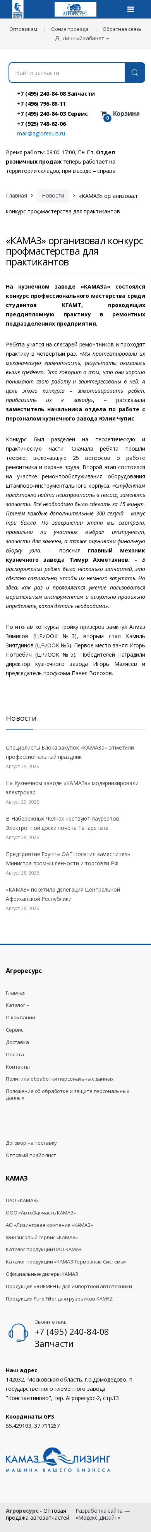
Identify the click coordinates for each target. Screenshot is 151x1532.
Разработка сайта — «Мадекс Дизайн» (103, 1514)
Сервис (14, 1030)
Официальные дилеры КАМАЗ (42, 1274)
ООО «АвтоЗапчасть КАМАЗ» (41, 1212)
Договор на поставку (31, 1143)
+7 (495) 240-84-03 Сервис (52, 113)
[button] (82, 38)
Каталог (15, 1005)
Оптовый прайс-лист (31, 1155)
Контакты (18, 1067)
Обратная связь (122, 28)
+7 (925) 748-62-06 (41, 123)
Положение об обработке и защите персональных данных (67, 1094)
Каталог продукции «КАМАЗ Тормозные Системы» (66, 1261)
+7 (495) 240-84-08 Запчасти (55, 93)
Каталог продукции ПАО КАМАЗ (44, 1249)
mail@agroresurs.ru (41, 133)
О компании (20, 1017)
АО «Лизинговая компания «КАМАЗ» (49, 1225)
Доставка (17, 1042)
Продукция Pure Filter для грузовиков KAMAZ (59, 1299)
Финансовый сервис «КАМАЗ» (42, 1237)
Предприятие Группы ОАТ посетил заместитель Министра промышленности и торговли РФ (68, 858)
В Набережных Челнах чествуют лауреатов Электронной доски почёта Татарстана (62, 823)
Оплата (15, 1054)
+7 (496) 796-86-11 (41, 103)
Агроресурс (22, 1510)
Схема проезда (69, 28)
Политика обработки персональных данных (60, 1079)
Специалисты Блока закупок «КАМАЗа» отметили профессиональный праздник (70, 752)
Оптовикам (23, 28)
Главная (16, 195)
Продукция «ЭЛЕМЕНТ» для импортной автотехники (69, 1286)
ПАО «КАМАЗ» (22, 1200)
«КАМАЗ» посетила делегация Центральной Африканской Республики (63, 894)
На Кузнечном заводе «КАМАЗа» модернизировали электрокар (72, 787)
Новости (53, 195)
